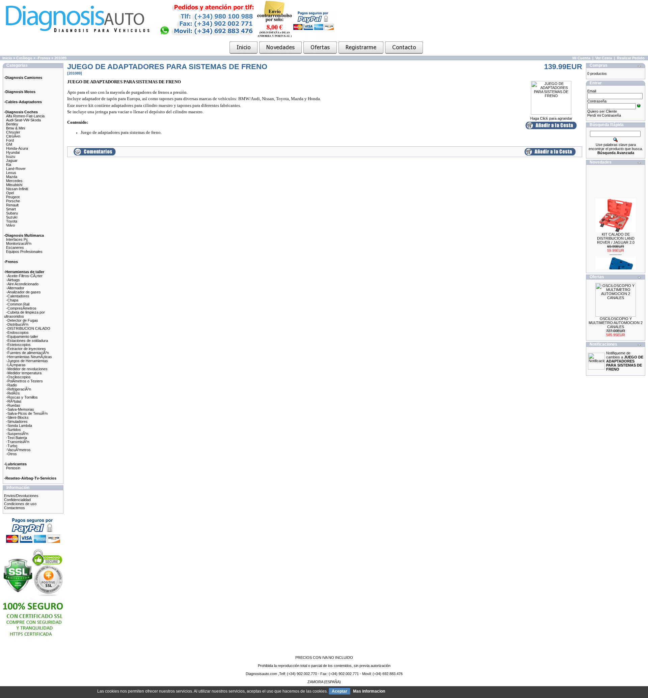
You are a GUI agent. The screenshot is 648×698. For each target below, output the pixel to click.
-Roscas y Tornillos (22, 397)
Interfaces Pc (17, 239)
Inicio (7, 58)
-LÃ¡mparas (16, 365)
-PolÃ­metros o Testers (24, 381)
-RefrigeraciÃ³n (18, 389)
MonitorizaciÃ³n (18, 243)
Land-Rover (16, 169)
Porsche (13, 201)
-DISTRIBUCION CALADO (28, 328)
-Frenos (43, 58)
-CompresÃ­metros (21, 308)
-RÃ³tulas (14, 401)
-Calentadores (17, 296)
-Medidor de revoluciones (27, 369)
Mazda (11, 177)
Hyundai (13, 152)
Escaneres (15, 247)
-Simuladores (17, 421)
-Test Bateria (16, 438)
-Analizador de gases (23, 292)
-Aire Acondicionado (22, 284)
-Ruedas (13, 405)
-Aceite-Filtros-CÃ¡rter (24, 276)
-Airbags (13, 280)
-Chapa (12, 300)
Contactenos (14, 508)
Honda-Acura (17, 148)
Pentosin (13, 468)
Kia (8, 165)
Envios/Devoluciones (21, 496)
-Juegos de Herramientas (27, 361)
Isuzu (10, 156)
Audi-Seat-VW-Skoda (23, 120)
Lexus (11, 173)
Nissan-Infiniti (17, 189)
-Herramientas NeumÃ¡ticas (29, 357)
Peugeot (13, 197)
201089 (60, 58)
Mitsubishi (14, 185)
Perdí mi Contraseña (604, 115)
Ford (10, 140)
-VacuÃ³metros (18, 450)
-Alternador (15, 288)
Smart (11, 209)
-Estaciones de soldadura (27, 341)
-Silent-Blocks (17, 417)
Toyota (11, 221)
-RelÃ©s (13, 393)
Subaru (12, 213)
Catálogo (24, 58)
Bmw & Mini (15, 128)
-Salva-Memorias (20, 409)
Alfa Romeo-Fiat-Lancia (25, 116)
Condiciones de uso (20, 504)
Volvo (10, 225)
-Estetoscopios (18, 345)
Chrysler (13, 132)
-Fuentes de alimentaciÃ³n (27, 353)
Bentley (12, 124)
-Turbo (11, 446)
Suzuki (11, 217)
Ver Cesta (603, 58)
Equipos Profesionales (24, 252)
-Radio (11, 385)
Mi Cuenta (581, 58)
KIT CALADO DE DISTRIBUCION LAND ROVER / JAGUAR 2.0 (615, 234)
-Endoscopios (17, 332)
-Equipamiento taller (22, 337)
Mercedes (14, 181)
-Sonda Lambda (19, 426)
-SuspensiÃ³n (17, 434)
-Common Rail (17, 304)
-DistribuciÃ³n (17, 324)
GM (9, 144)
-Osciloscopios (18, 377)
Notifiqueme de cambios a (624, 361)
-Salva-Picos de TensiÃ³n (27, 413)
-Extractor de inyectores (26, 349)
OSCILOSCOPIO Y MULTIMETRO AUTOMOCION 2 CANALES (616, 323)
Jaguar (12, 160)
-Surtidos (13, 430)
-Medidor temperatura (24, 373)
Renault (12, 205)
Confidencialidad (17, 500)
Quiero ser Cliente (602, 111)
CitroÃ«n (13, 136)
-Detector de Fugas (22, 320)
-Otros (11, 454)
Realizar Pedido (631, 58)
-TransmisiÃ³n (17, 442)
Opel (10, 193)
